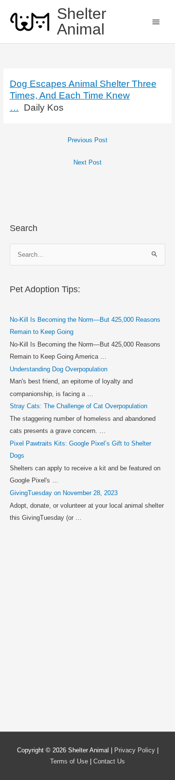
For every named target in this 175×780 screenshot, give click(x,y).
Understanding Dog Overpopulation (58, 369)
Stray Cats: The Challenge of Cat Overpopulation (78, 406)
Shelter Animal (81, 21)
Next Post (87, 162)
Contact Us (109, 761)
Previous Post (87, 140)
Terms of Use (69, 761)
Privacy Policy (134, 750)
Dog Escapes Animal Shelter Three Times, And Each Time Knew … (83, 96)
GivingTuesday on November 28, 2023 (64, 493)
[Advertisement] (87, 628)
